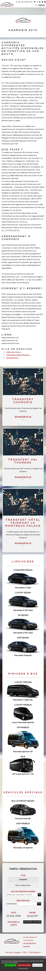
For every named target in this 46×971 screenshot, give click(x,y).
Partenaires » (35, 952)
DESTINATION (23, 901)
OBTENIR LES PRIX (32, 922)
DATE (13, 913)
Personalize (37, 965)
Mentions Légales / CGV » (16, 952)
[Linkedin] (42, 2)
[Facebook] (37, 2)
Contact (26, 946)
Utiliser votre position (39, 894)
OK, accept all (10, 965)
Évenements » (12, 358)
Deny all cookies (24, 965)
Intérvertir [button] (39, 903)
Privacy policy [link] (23, 968)
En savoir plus (23, 417)
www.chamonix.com (10, 222)
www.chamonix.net (10, 225)
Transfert (23, 880)
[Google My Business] (34, 2)
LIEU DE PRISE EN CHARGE (23, 892)
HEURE (32, 913)
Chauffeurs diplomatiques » (18, 355)
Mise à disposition (23, 885)
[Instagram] (45, 2)
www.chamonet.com (10, 277)
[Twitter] (39, 2)
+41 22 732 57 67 (25, 2)
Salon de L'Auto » (13, 352)
